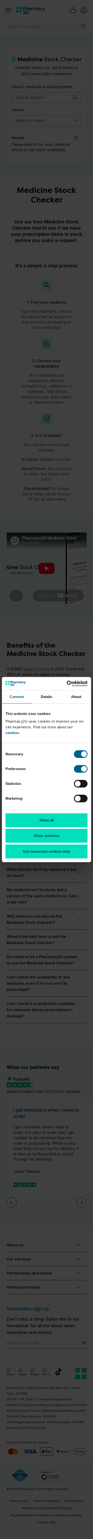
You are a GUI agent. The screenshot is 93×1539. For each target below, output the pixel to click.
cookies (12, 733)
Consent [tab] (17, 697)
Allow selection (47, 836)
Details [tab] (46, 697)
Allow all (46, 820)
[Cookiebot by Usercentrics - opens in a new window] (67, 684)
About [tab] (76, 697)
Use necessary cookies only (46, 851)
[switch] (81, 769)
